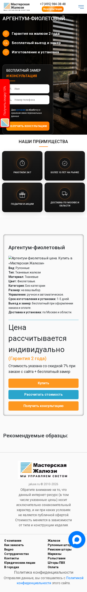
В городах (11, 567)
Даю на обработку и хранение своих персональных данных (26, 113)
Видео (9, 549)
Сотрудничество (16, 554)
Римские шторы (60, 549)
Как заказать (14, 545)
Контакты (11, 558)
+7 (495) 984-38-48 (53, 4)
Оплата (53, 567)
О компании (12, 540)
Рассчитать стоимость (43, 394)
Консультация (52, 9)
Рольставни (56, 558)
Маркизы (54, 554)
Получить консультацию (43, 406)
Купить (43, 383)
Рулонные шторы (61, 545)
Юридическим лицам (19, 562)
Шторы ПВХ (56, 562)
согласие (20, 110)
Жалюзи (54, 540)
